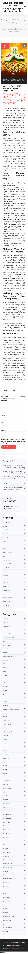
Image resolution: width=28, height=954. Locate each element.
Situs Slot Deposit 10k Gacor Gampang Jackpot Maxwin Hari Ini (13, 7)
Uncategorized (7, 931)
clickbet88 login (7, 667)
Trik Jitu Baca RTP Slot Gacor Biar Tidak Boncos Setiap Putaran (13, 477)
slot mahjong (6, 82)
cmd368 (5, 671)
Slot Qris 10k (6, 893)
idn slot (5, 690)
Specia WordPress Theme (17, 948)
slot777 (5, 909)
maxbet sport (6, 747)
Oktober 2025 (7, 560)
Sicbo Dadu (6, 796)
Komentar (4, 400)
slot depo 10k (6, 848)
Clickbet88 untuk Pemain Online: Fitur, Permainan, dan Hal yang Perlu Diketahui (14, 466)
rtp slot (5, 765)
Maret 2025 (6, 586)
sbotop (5, 777)
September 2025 (7, 564)
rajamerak (5, 762)
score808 (5, 784)
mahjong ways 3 (7, 731)
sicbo (4, 792)
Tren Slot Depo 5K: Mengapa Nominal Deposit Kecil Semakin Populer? (13, 488)
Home (9, 28)
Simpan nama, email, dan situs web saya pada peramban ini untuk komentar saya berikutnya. (13, 441)
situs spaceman (7, 818)
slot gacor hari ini (7, 875)
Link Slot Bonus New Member (11, 709)
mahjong (21, 79)
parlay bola (6, 754)
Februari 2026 (7, 545)
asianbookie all (7, 626)
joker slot (5, 698)
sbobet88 (5, 773)
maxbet (5, 743)
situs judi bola (6, 803)
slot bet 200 (6, 833)
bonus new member (8, 637)
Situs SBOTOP (7, 811)
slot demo (5, 844)
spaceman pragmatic (8, 916)
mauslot (5, 739)
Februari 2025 (7, 590)
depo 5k (5, 675)
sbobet (5, 769)
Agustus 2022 (6, 605)
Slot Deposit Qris (7, 867)
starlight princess (7, 927)
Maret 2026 (6, 541)
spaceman (5, 912)
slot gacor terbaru (8, 878)
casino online (6, 645)
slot (4, 826)
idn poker (5, 686)
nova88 (5, 750)
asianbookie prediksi (8, 630)
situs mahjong (6, 807)
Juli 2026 (5, 526)
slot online (5, 886)
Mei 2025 (5, 579)
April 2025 (5, 582)
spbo (4, 924)
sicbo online (6, 799)
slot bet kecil (6, 837)
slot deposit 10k (7, 856)
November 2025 (7, 556)
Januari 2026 (6, 548)
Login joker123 (7, 713)
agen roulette (6, 618)
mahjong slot (6, 80)
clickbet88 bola (7, 664)
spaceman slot (7, 920)
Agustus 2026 (6, 522)
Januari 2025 (6, 594)
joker (4, 694)
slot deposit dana (7, 863)
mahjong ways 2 (21, 80)
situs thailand (6, 822)
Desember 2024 (7, 597)
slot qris (5, 890)
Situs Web (4, 430)
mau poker (6, 735)
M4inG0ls (6, 79)
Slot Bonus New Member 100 (11, 841)
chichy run (5, 652)
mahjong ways (13, 80)
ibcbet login (6, 682)
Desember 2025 (7, 552)
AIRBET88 (5, 622)
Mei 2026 (5, 533)
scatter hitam (6, 780)
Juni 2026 (5, 530)
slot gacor (15, 28)
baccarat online (7, 634)
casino (4, 641)
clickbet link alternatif (8, 656)
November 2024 (7, 601)
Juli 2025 (5, 571)
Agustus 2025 (6, 567)
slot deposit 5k (7, 860)
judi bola (5, 701)
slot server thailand (8, 897)
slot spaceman (7, 901)
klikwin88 (5, 705)
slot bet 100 (6, 829)
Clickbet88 (5, 660)
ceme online (6, 649)
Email (3, 422)
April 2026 (5, 537)
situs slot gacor (7, 814)
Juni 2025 (5, 575)
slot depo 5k (6, 852)
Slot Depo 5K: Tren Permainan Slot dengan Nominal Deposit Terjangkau (13, 471)
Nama (3, 415)
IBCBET (5, 679)
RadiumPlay (6, 758)
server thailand (7, 788)
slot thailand (6, 905)
